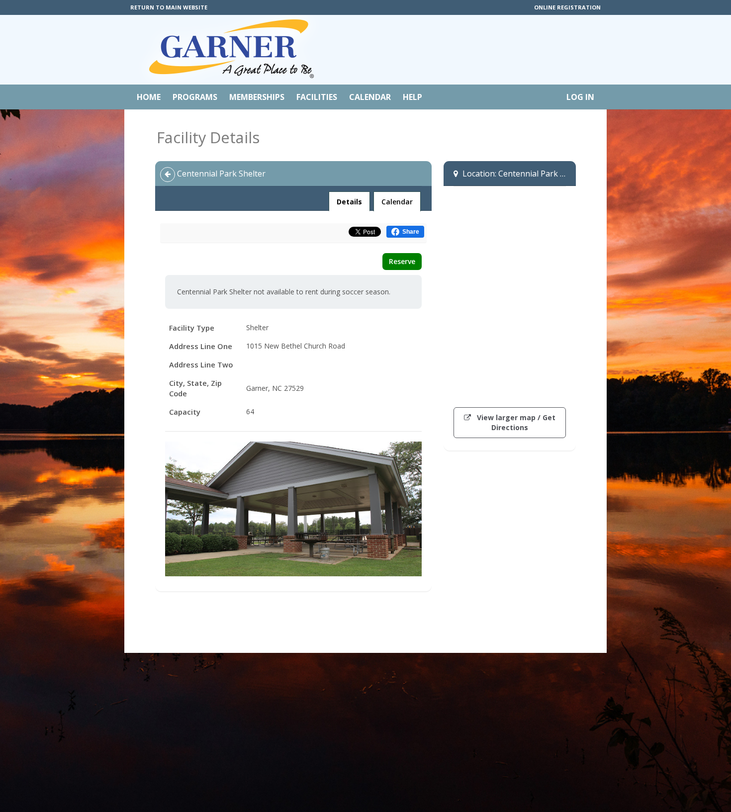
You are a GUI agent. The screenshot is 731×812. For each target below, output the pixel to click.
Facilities (316, 96)
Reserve (402, 261)
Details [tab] (349, 201)
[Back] (167, 174)
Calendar (370, 96)
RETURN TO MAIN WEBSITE (168, 7)
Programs (195, 96)
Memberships (256, 96)
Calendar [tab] (397, 201)
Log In (580, 96)
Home (149, 96)
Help (412, 96)
